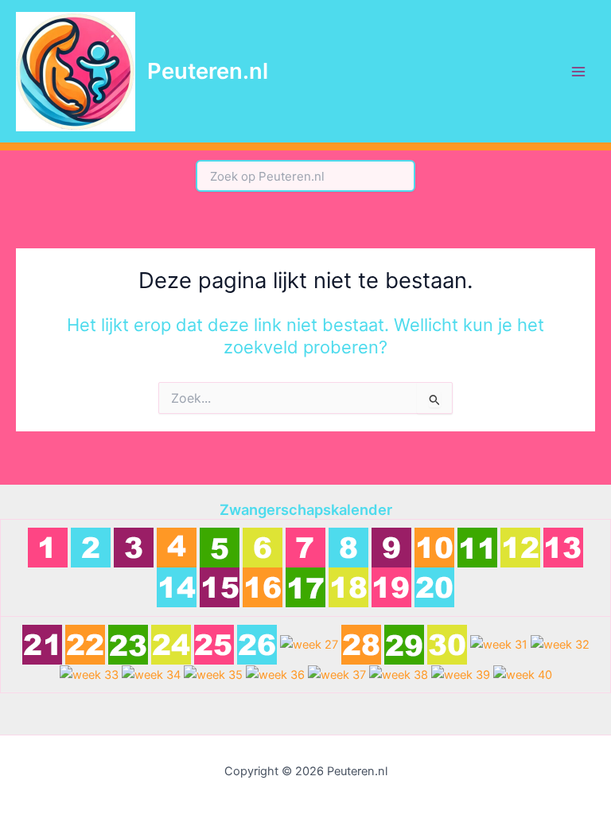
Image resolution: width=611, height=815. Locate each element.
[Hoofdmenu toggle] (578, 71)
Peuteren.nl (207, 70)
